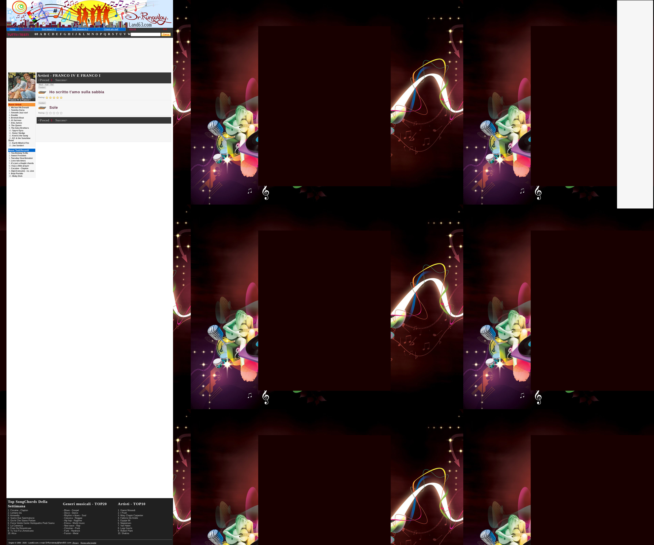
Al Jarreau (15, 120)
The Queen (15, 125)
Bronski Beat (16, 118)
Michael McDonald (19, 107)
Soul (84, 515)
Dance (75, 513)
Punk (77, 528)
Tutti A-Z (26, 29)
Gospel (75, 510)
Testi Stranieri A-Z (80, 29)
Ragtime (78, 520)
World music (79, 523)
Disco (67, 513)
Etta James (15, 123)
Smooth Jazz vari (18, 112)
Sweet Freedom (17, 155)
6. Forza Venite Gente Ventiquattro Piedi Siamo (31, 523)
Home (12, 29)
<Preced (44, 80)
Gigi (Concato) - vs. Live (21, 171)
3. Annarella (13, 515)
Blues (67, 510)
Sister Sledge (17, 133)
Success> (61, 80)
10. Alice (12, 533)
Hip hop (68, 520)
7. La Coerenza (15, 525)
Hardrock (75, 530)
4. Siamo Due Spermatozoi (21, 518)
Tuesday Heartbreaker (21, 158)
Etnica (67, 523)
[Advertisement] (635, 52)
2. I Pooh (122, 513)
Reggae (78, 518)
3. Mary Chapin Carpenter (130, 515)
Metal (75, 533)
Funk (66, 530)
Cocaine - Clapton (18, 168)
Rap (78, 525)
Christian (68, 528)
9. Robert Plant (125, 530)
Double (13, 115)
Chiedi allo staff (111, 29)
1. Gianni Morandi (126, 510)
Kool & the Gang (18, 136)
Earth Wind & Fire (19, 143)
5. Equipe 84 (124, 520)
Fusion (67, 533)
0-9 (36, 34)
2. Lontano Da (15, 513)
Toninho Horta (17, 110)
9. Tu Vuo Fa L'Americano (21, 530)
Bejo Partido (16, 173)
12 (166, 29)
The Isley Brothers (19, 128)
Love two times (17, 161)
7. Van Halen (124, 525)
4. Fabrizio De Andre (128, 518)
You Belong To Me (18, 153)
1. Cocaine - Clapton (18, 510)
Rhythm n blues (72, 515)
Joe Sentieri (16, 145)
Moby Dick (15, 176)
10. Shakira (123, 533)
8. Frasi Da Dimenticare (19, 528)
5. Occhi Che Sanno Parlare (21, 520)
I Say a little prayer (19, 166)
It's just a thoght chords (21, 163)
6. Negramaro (124, 523)
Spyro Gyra (16, 130)
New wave (69, 525)
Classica (68, 518)
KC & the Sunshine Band (19, 139)
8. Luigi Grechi (125, 528)
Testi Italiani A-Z (49, 29)
